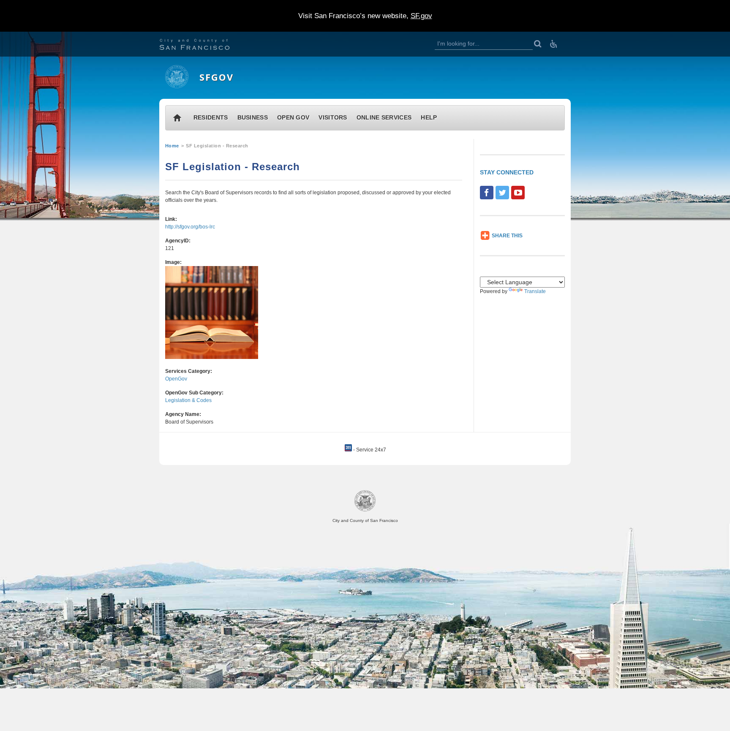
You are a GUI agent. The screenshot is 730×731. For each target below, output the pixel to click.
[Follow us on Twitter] (502, 192)
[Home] (176, 87)
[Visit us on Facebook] (486, 192)
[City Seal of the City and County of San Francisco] (365, 510)
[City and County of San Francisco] (205, 45)
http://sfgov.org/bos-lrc (190, 227)
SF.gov (421, 16)
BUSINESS (252, 117)
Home (172, 145)
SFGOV (216, 77)
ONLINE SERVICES (384, 117)
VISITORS (333, 117)
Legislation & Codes (188, 400)
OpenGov (176, 379)
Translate (535, 291)
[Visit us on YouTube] (518, 192)
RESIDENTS (210, 117)
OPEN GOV (293, 117)
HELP (429, 117)
